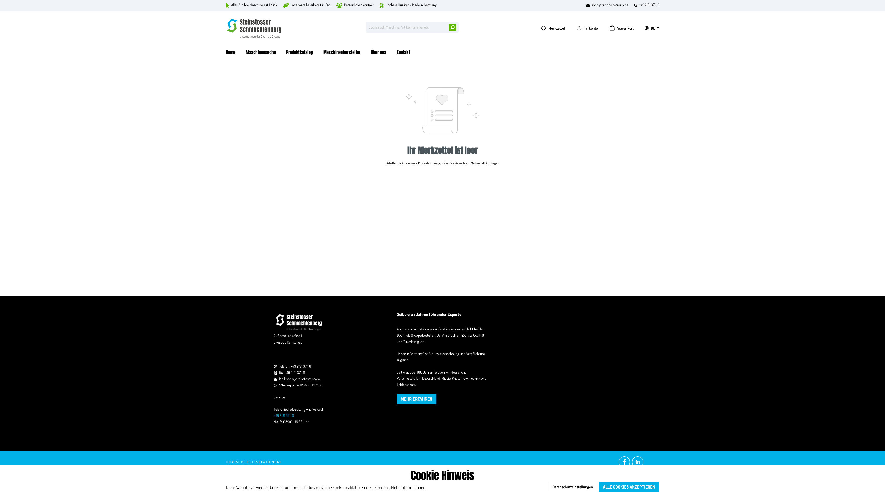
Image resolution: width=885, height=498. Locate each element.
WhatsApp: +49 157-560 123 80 (301, 385)
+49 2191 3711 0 (649, 5)
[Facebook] (624, 462)
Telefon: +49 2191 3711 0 (295, 366)
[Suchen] (452, 27)
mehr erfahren (416, 399)
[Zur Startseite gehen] (254, 28)
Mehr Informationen (408, 487)
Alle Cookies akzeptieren (629, 487)
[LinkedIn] (637, 462)
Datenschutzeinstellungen (572, 486)
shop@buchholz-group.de (609, 5)
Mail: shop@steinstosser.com (299, 378)
